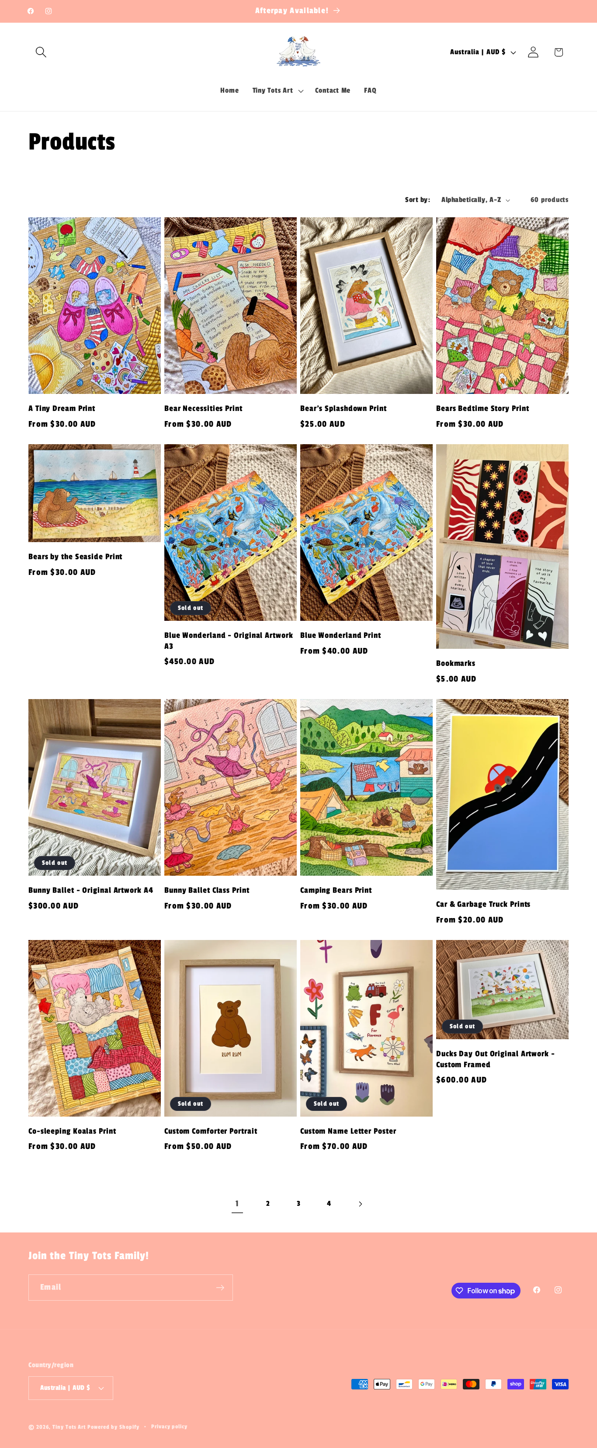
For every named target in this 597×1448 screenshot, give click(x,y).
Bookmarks (456, 663)
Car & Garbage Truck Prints (483, 904)
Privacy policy (169, 1426)
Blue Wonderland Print (340, 635)
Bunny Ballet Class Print (207, 890)
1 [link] (237, 1204)
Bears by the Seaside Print (75, 556)
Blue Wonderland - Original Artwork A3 (228, 641)
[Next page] (359, 1203)
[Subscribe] (220, 1287)
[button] (40, 52)
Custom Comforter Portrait (210, 1131)
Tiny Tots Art (69, 1427)
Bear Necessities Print (203, 408)
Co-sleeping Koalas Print (72, 1131)
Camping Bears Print (336, 890)
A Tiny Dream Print (61, 408)
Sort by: (417, 199)
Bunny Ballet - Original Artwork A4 (90, 890)
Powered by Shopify (113, 1427)
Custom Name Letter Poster (348, 1131)
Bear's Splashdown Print (343, 408)
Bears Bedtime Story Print (482, 408)
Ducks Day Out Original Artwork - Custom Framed (495, 1059)
